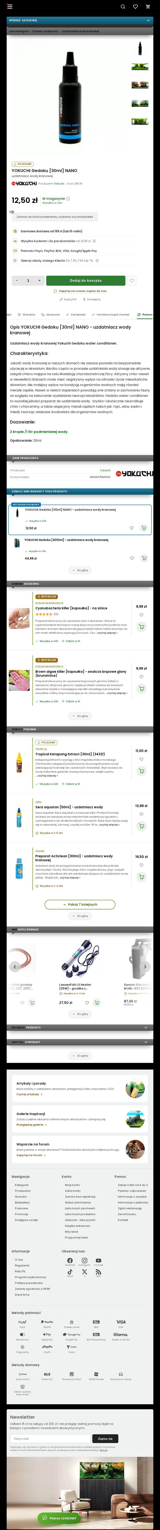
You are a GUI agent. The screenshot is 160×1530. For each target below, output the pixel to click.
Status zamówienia (78, 1202)
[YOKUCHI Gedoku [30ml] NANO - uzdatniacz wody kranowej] (69, 97)
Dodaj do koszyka (86, 280)
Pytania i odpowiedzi (132, 1191)
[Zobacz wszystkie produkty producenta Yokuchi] (24, 183)
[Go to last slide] (14, 966)
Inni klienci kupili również (113, 315)
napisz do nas (96, 291)
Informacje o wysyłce (132, 1197)
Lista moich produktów (80, 1214)
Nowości (21, 1197)
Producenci (23, 1191)
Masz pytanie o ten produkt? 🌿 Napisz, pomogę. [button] (98, 1515)
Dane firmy (22, 1295)
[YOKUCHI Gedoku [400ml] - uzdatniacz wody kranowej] (17, 543)
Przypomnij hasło (76, 1238)
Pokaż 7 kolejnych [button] (82, 904)
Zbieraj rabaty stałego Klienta (43, 261)
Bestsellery (22, 1202)
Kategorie (22, 1185)
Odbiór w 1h (73, 641)
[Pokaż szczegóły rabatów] (97, 260)
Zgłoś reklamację (129, 1208)
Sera (38, 802)
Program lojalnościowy (30, 1277)
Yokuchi (105, 470)
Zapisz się (105, 1438)
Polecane (21, 1208)
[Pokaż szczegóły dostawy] (94, 241)
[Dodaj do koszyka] (141, 627)
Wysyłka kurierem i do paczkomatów (48, 241)
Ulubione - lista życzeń (80, 1220)
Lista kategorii (18, 31)
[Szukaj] (122, 6)
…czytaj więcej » (106, 633)
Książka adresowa (77, 1226)
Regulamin (22, 1265)
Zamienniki (78, 315)
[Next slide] (144, 966)
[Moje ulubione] (135, 6)
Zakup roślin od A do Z (133, 1185)
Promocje (21, 1214)
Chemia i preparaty (45, 31)
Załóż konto (73, 1191)
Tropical (41, 749)
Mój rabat (71, 1232)
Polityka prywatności (29, 1283)
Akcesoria (53, 315)
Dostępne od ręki (26, 1220)
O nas (19, 1260)
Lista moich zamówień (80, 1208)
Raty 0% (20, 1271)
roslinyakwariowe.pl (49, 603)
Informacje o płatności (133, 1202)
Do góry (82, 570)
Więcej (104, 1450)
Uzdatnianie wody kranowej (80, 31)
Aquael (40, 851)
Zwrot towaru (127, 1214)
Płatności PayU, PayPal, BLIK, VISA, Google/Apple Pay (59, 251)
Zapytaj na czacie (72, 291)
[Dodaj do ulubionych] (131, 280)
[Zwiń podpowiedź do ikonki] (119, 1511)
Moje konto (72, 1185)
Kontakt (123, 1220)
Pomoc (147, 315)
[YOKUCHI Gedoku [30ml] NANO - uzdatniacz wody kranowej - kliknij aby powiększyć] (140, 48)
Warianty (29, 315)
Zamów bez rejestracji (80, 1197)
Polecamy (24, 164)
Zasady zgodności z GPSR (32, 1289)
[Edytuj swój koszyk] (148, 6)
